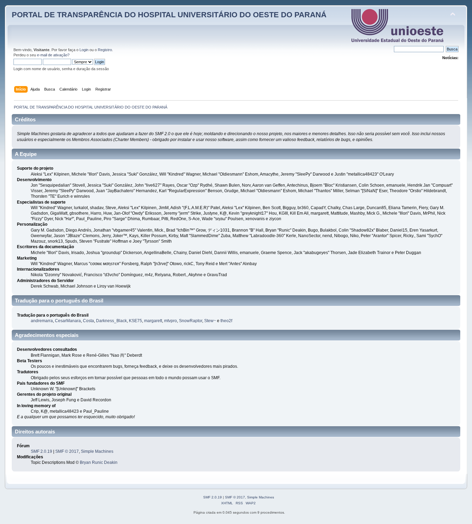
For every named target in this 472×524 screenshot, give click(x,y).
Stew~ (210, 320)
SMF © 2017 (67, 451)
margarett (153, 320)
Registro (105, 50)
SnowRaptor (190, 320)
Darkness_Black (111, 320)
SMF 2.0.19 (41, 451)
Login (83, 50)
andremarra (42, 320)
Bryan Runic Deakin (98, 462)
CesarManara (68, 320)
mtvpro (170, 320)
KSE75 (135, 320)
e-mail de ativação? (53, 55)
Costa (88, 320)
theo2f (226, 320)
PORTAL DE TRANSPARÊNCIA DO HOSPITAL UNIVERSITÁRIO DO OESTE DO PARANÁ (169, 14)
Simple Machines (97, 451)
